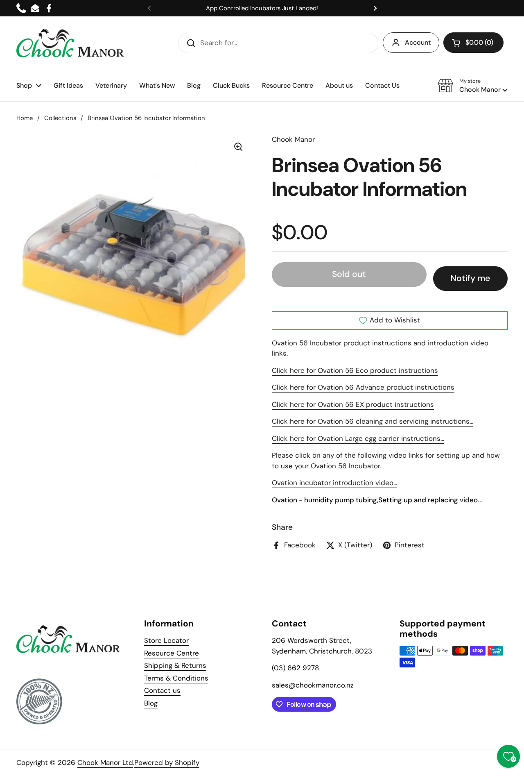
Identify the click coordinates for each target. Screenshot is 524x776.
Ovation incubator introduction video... (334, 482)
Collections (60, 118)
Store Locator (166, 640)
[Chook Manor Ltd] (72, 43)
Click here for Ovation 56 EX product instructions (353, 404)
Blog (151, 703)
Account (418, 42)
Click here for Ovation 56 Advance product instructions (363, 387)
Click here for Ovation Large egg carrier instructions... (358, 438)
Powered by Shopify (166, 762)
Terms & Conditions (176, 678)
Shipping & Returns (175, 665)
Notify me (470, 278)
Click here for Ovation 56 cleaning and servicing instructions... (372, 421)
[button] (473, 42)
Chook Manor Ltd (105, 762)
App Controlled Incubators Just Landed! (262, 8)
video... (377, 499)
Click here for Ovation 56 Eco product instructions (355, 370)
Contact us (162, 690)
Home (24, 118)
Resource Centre (171, 653)
